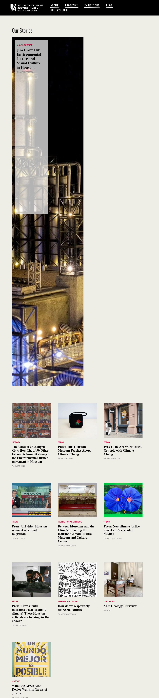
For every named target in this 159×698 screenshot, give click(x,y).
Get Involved (59, 10)
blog (109, 5)
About (55, 5)
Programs (71, 5)
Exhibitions (92, 5)
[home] (26, 7)
